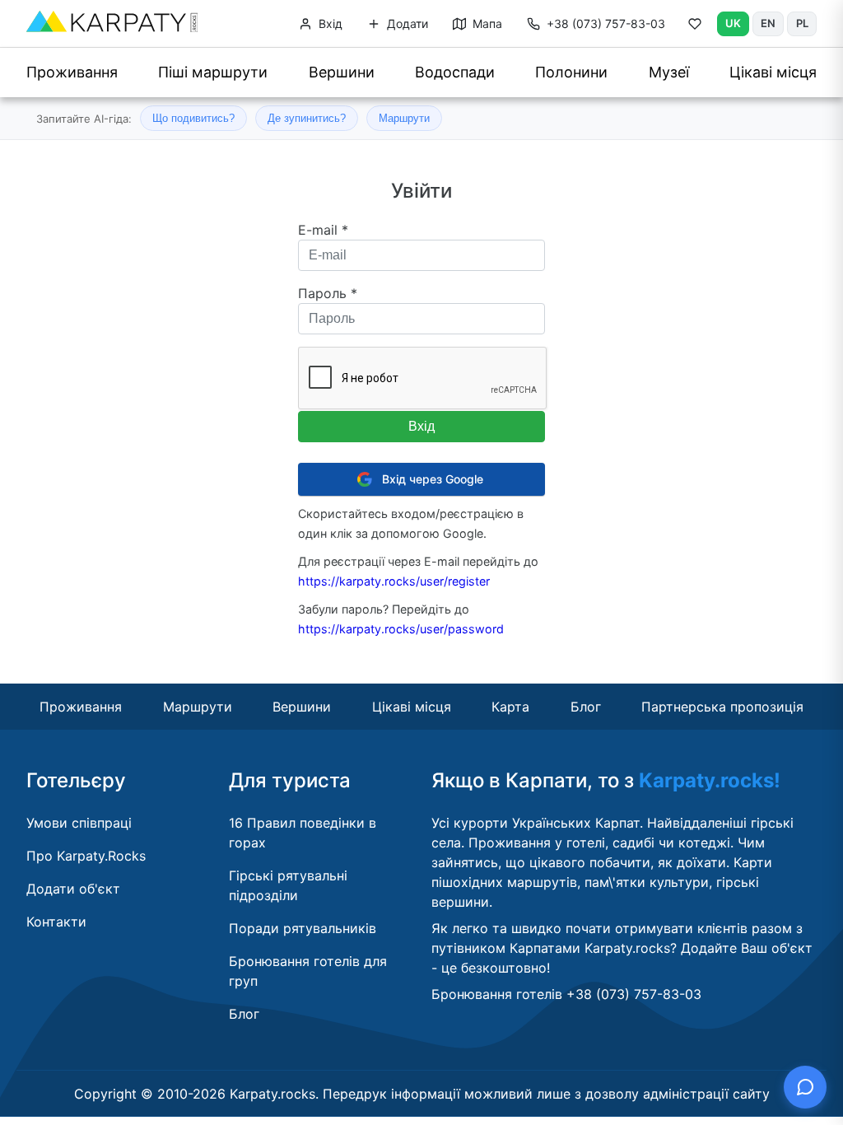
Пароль (327, 293)
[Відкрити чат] (805, 1087)
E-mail (323, 230)
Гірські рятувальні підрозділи (288, 885)
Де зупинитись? (307, 118)
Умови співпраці (79, 823)
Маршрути (404, 118)
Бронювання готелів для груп (308, 971)
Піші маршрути (213, 72)
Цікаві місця (773, 72)
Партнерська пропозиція (722, 706)
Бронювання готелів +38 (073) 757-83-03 (566, 994)
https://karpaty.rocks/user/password (401, 629)
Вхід (328, 23)
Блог (586, 706)
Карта (510, 706)
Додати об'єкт (73, 888)
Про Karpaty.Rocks (86, 855)
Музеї (669, 72)
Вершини (342, 72)
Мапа (485, 23)
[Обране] (694, 27)
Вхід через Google (432, 479)
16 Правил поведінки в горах (302, 833)
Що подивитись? (193, 118)
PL (802, 23)
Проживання (72, 72)
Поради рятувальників (302, 928)
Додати (406, 23)
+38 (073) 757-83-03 (606, 23)
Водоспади (455, 72)
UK (733, 23)
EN (768, 23)
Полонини (571, 72)
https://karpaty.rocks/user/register (394, 581)
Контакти (56, 921)
